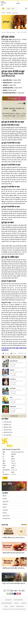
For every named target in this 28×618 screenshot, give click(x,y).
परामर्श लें (8, 8)
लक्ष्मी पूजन (5, 504)
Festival (8, 12)
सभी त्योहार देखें (14, 416)
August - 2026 (16, 357)
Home (3, 12)
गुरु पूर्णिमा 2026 (7, 424)
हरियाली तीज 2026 (8, 432)
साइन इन (18, 3)
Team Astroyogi (10, 32)
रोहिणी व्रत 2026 (8, 427)
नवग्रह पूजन (5, 510)
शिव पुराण (5, 513)
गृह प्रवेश (5, 498)
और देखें (23, 524)
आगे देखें (5, 478)
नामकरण (4, 507)
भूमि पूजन (5, 496)
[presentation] (21, 103)
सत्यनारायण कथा (6, 518)
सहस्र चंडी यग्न (6, 515)
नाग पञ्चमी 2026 (7, 435)
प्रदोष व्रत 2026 (7, 422)
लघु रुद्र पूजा (5, 501)
